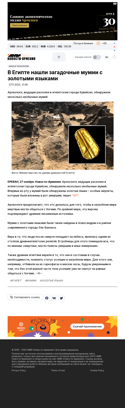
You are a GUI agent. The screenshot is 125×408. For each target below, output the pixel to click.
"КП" (75, 195)
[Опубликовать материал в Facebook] (46, 298)
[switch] (97, 57)
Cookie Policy (97, 370)
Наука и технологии (19, 66)
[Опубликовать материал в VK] (54, 298)
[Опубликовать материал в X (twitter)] (61, 298)
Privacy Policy (19, 370)
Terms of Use (58, 370)
